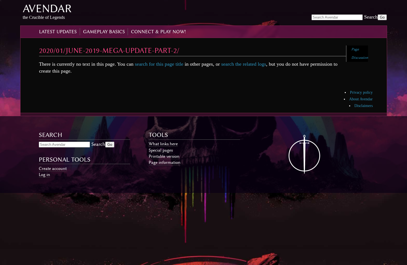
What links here (163, 143)
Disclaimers (363, 106)
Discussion (359, 57)
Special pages (161, 150)
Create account (53, 168)
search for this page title (159, 64)
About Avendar (361, 99)
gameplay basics (104, 31)
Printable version (164, 156)
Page (355, 49)
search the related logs (243, 64)
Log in (44, 174)
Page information (165, 162)
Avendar (47, 8)
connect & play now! (158, 31)
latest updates (58, 31)
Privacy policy (361, 92)
